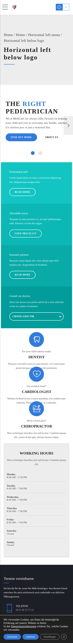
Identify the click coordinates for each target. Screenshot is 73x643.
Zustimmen (12, 636)
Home (8, 35)
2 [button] (40, 153)
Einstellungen (50, 636)
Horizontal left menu (44, 35)
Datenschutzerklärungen (23, 626)
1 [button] (33, 153)
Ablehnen (30, 636)
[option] (36, 125)
